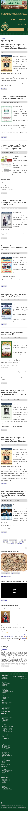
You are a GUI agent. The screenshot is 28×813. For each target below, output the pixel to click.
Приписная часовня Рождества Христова (6, 694)
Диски (3, 783)
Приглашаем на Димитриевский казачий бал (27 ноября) (13, 295)
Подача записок (5, 679)
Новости (3, 696)
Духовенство (4, 684)
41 (21, 539)
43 (3, 541)
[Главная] (5, 26)
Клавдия (7, 634)
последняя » (19, 543)
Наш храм (4, 675)
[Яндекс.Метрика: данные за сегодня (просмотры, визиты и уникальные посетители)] (4, 803)
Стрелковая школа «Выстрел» (6, 758)
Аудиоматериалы (5, 779)
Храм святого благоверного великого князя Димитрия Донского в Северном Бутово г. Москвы (13, 808)
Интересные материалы (7, 789)
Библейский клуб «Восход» (5, 721)
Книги (3, 785)
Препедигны (16, 634)
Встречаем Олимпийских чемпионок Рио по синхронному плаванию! (14, 248)
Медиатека (5, 777)
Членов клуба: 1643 (6, 576)
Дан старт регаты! (5, 573)
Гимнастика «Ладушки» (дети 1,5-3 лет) (7, 771)
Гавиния (25, 632)
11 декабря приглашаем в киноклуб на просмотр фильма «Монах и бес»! (13, 202)
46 (13, 541)
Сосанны (4, 632)
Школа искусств (7, 726)
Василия (11, 636)
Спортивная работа (5, 739)
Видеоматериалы (5, 780)
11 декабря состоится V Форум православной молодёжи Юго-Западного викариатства (13, 147)
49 (22, 541)
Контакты (23, 21)
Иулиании (24, 638)
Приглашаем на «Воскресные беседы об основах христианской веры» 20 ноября (13, 439)
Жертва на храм (5, 697)
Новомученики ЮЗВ (6, 688)
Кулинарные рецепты (6, 790)
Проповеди (4, 685)
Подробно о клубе (15, 573)
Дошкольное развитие (5, 765)
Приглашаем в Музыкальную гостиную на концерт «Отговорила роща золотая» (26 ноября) (13, 393)
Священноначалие (6, 683)
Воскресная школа (5, 712)
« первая (5, 539)
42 (25, 539)
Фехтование (4, 749)
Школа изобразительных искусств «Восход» (7, 732)
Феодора (6, 636)
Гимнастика (4, 761)
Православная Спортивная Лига (5, 743)
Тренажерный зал (6, 745)
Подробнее (4, 89)
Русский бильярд (5, 754)
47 (16, 541)
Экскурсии (4, 724)
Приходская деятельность (5, 690)
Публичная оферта (4, 798)
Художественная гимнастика (5, 753)
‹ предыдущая (13, 539)
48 (19, 541)
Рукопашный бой (5, 746)
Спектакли (4, 782)
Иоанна (17, 640)
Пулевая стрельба (6, 748)
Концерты (4, 781)
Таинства (4, 704)
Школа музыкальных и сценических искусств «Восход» (7, 729)
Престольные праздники (7, 686)
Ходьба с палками (6, 751)
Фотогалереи (4, 787)
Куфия (25, 634)
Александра (21, 634)
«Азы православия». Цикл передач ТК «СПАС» (6, 708)
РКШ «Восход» (6, 775)
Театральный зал (5, 719)
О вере (3, 700)
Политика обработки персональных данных (9, 796)
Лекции (3, 786)
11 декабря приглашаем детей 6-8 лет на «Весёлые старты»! (14, 97)
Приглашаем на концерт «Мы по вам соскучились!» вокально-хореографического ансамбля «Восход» (13, 494)
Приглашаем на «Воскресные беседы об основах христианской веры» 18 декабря (14, 46)
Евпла (24, 631)
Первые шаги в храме (6, 706)
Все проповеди (5, 666)
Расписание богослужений (5, 678)
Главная (3, 38)
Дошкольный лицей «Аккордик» (6, 768)
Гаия (15, 632)
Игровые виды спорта (6, 760)
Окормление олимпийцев (7, 741)
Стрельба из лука (6, 747)
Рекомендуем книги (6, 788)
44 (7, 541)
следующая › (10, 543)
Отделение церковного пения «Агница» (7, 734)
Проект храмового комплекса (6, 681)
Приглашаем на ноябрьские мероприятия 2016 (12, 333)
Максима (11, 634)
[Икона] (5, 622)
